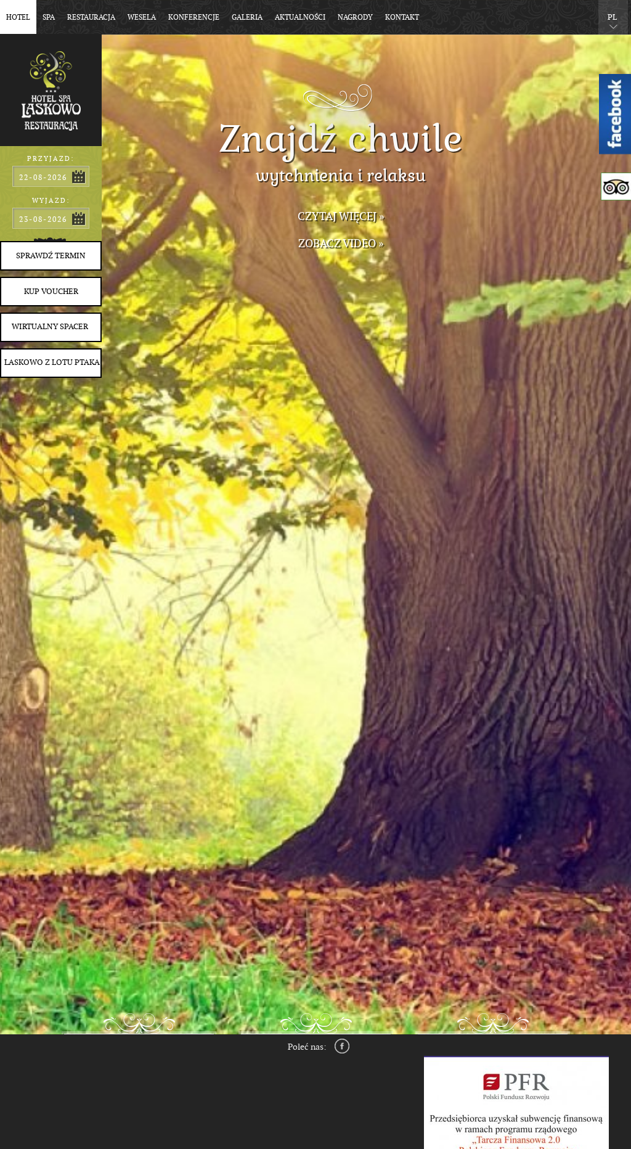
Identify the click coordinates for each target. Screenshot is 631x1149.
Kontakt (402, 17)
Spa (49, 17)
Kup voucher (51, 291)
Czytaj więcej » (341, 216)
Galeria (247, 17)
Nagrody (355, 17)
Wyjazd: (51, 201)
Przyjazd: (51, 159)
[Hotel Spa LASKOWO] (51, 86)
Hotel (18, 17)
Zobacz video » (340, 243)
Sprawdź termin (51, 256)
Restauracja (91, 17)
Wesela (142, 17)
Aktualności (300, 17)
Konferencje (193, 17)
